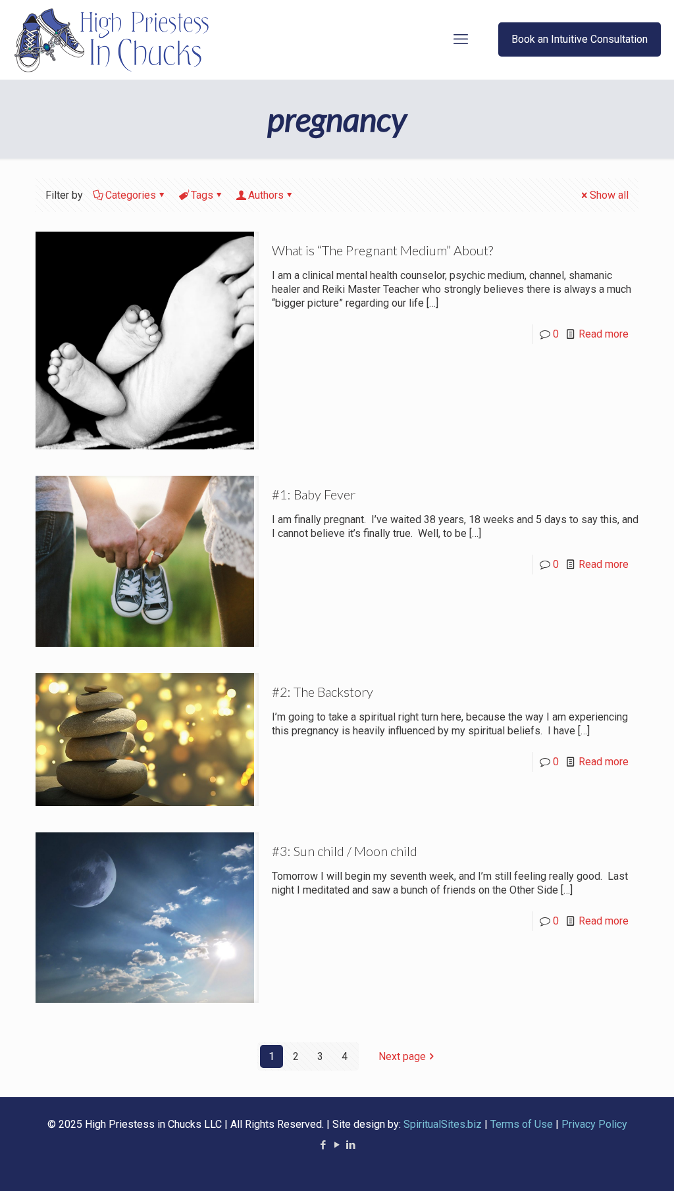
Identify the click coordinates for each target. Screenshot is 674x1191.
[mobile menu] (461, 39)
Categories (130, 195)
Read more (604, 334)
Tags (202, 195)
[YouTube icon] (337, 1145)
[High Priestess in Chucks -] (114, 39)
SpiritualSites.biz (442, 1124)
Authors (266, 195)
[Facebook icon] (323, 1145)
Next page (402, 1056)
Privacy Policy (594, 1124)
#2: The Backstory (322, 691)
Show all (609, 195)
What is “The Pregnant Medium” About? (382, 250)
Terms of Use (521, 1124)
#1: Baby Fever (313, 494)
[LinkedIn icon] (351, 1145)
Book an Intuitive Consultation (579, 39)
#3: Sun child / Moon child (344, 851)
